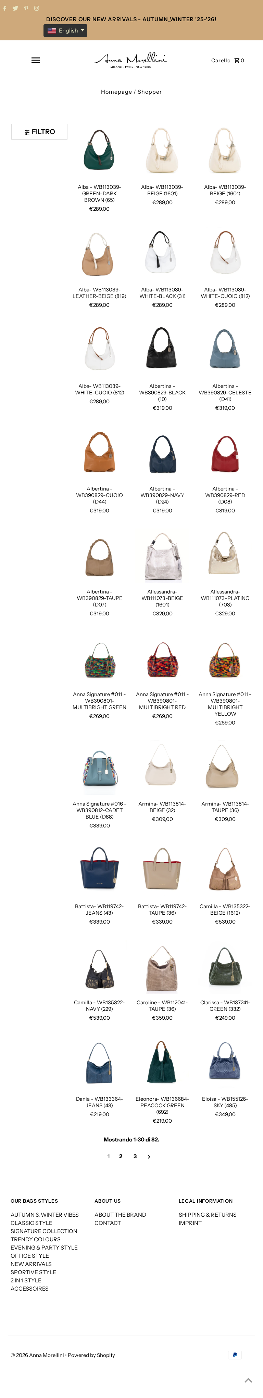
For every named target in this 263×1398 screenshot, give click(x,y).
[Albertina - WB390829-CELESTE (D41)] (225, 350)
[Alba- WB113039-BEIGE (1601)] (225, 151)
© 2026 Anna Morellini (38, 1355)
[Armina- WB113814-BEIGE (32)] (162, 768)
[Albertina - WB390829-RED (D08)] (225, 453)
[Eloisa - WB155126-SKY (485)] (225, 1063)
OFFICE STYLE (30, 1255)
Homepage (116, 91)
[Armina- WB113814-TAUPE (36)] (225, 768)
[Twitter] (14, 9)
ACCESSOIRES (30, 1288)
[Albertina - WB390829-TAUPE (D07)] (100, 555)
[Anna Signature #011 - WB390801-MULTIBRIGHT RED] (162, 658)
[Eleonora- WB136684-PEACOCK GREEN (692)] (162, 1063)
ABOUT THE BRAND (120, 1214)
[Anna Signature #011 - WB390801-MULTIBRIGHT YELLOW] (225, 658)
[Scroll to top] (248, 1380)
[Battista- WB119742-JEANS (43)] (100, 871)
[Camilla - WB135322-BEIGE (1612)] (225, 871)
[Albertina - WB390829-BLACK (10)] (162, 350)
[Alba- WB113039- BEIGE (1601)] (162, 151)
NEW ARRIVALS (31, 1263)
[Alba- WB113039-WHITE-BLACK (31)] (162, 254)
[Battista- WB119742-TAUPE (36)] (162, 871)
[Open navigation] (35, 60)
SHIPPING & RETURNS (208, 1214)
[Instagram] (36, 9)
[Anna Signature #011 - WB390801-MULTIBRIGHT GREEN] (100, 658)
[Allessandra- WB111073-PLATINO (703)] (225, 555)
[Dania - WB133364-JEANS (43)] (100, 1063)
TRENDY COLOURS (36, 1239)
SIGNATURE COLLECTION (44, 1231)
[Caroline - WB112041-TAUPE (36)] (162, 967)
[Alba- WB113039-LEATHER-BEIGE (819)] (100, 254)
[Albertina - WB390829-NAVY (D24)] (162, 453)
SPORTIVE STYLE (33, 1272)
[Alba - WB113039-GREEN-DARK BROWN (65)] (100, 151)
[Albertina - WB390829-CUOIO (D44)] (100, 453)
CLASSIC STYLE (31, 1222)
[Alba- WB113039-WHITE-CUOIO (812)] (225, 254)
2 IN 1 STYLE (26, 1280)
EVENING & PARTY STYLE (44, 1247)
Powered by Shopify (91, 1355)
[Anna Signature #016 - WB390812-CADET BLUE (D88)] (100, 768)
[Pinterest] (25, 9)
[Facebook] (4, 9)
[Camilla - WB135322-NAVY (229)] (100, 967)
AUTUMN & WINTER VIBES (45, 1214)
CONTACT (108, 1222)
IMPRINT (190, 1222)
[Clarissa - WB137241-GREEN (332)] (225, 967)
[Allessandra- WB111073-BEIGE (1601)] (162, 555)
